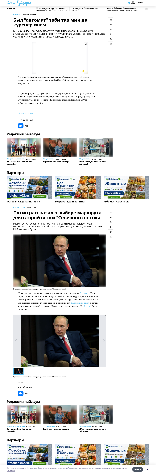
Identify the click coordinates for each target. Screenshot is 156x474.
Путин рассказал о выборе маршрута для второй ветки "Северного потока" (52, 9)
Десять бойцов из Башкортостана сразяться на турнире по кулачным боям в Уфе (122, 9)
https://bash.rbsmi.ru (27, 113)
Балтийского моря (80, 303)
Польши (83, 293)
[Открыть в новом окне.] (23, 125)
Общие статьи (19, 207)
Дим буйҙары (19, 2)
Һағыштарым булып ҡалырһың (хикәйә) (85, 9)
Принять (137, 469)
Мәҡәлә (11, 8)
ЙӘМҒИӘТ (17, 15)
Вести (87, 306)
